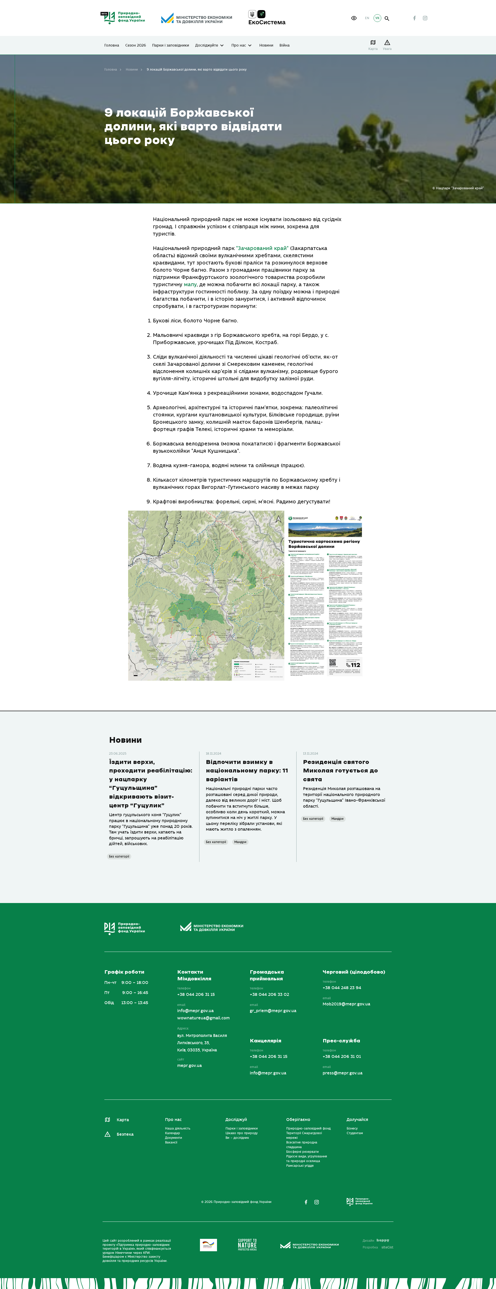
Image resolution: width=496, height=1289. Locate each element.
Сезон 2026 (135, 45)
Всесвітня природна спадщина (301, 1145)
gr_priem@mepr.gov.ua (273, 1011)
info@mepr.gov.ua (195, 1011)
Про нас (238, 45)
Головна (111, 45)
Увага (387, 49)
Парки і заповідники (170, 45)
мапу (190, 284)
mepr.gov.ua (189, 1065)
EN (367, 18)
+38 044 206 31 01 (342, 1057)
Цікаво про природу (242, 1133)
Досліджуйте (206, 45)
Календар (172, 1133)
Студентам (355, 1133)
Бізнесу (352, 1129)
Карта (373, 49)
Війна (285, 45)
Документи (173, 1138)
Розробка (378, 1247)
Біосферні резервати (302, 1152)
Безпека (125, 1134)
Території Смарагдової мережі (304, 1136)
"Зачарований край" (262, 248)
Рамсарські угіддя (300, 1166)
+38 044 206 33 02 (269, 994)
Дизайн (368, 1240)
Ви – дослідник (237, 1138)
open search (387, 19)
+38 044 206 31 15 (196, 994)
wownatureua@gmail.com (203, 1018)
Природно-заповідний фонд (308, 1129)
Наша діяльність (177, 1129)
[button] (354, 18)
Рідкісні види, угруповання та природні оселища (306, 1159)
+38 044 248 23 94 (342, 987)
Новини (266, 45)
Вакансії (171, 1142)
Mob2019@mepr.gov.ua (346, 1004)
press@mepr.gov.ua (342, 1073)
